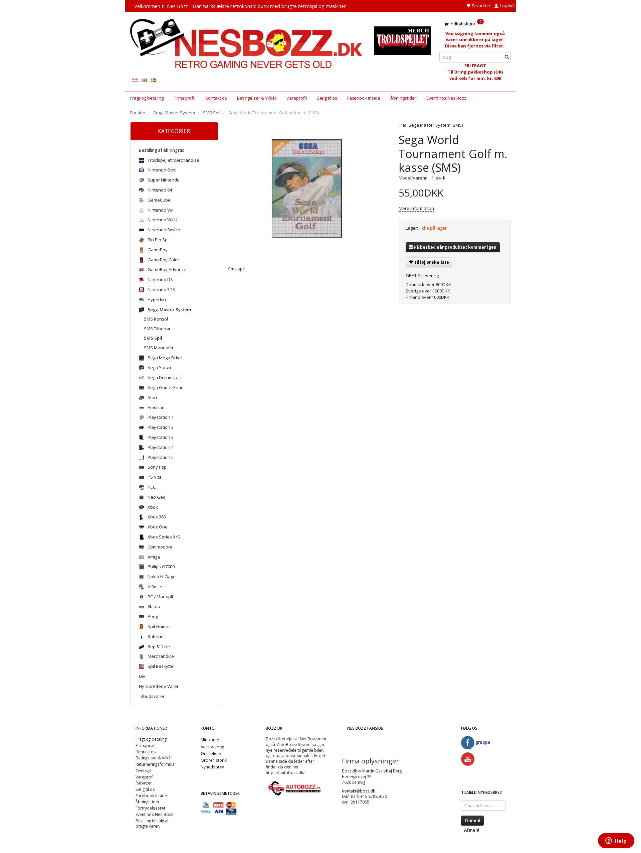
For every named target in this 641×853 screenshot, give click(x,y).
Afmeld (471, 830)
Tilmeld (472, 820)
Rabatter (144, 782)
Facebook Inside (363, 98)
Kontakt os (216, 98)
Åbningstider (403, 98)
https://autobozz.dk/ (285, 772)
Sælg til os (327, 98)
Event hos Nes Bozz (446, 98)
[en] (144, 80)
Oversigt (144, 770)
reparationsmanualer (291, 755)
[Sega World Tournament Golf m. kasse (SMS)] (308, 189)
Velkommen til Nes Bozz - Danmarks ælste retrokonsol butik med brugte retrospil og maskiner (240, 6)
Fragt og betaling (147, 98)
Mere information (416, 208)
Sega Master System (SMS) (436, 125)
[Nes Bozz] (247, 43)
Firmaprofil (184, 98)
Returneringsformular (156, 764)
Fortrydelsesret (150, 808)
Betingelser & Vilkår (256, 98)
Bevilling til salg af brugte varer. (152, 823)
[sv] (153, 80)
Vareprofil (296, 98)
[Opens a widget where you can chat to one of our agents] (616, 841)
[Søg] (507, 57)
